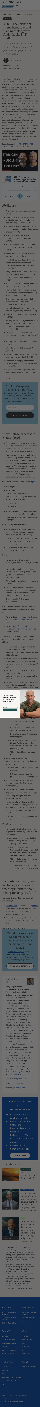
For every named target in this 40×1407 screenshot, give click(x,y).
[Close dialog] (39, 690)
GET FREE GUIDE (10, 710)
